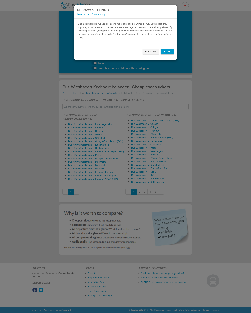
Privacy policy (98, 14)
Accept (167, 51)
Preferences (151, 51)
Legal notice (83, 14)
